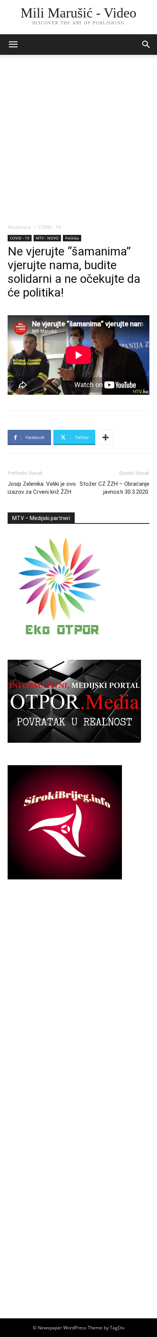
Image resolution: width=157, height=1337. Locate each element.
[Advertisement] (78, 141)
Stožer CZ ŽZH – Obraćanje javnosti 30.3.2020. (114, 487)
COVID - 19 (49, 227)
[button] (146, 44)
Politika (72, 238)
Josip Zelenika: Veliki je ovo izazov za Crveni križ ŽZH (42, 487)
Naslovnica (19, 227)
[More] (106, 437)
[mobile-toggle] (13, 44)
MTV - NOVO (47, 238)
